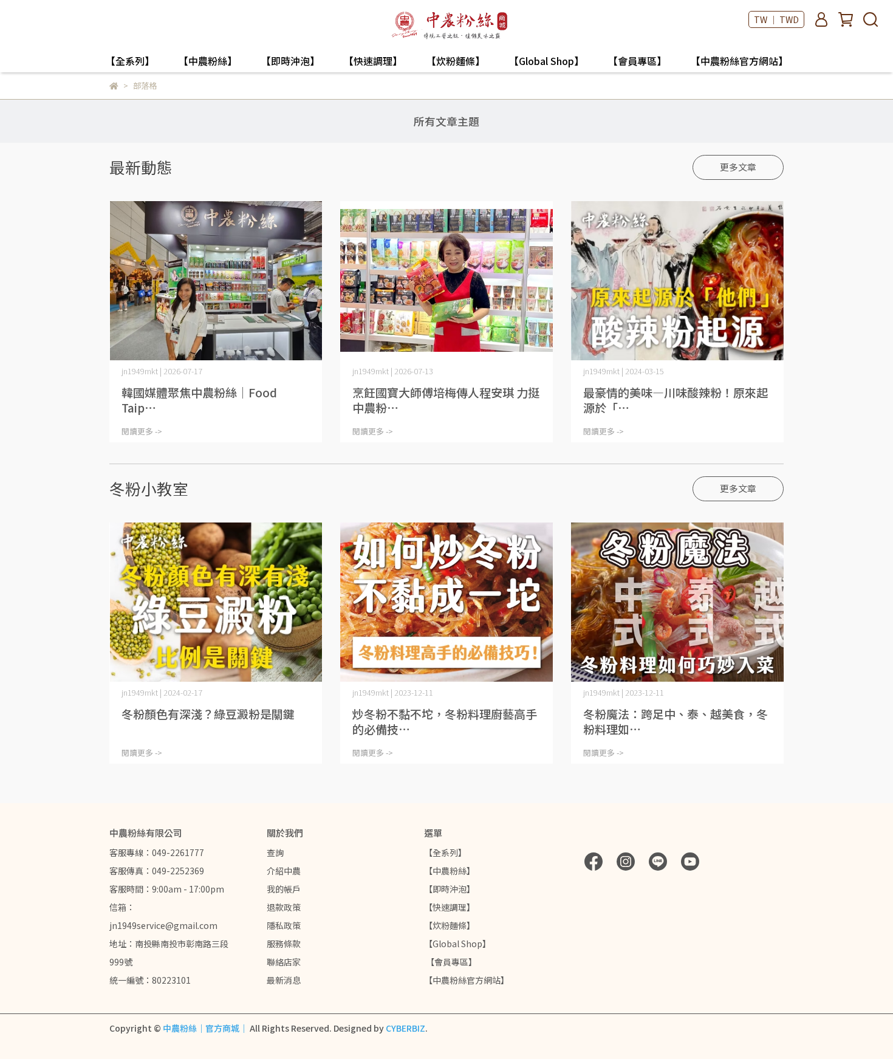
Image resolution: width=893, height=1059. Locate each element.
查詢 (275, 852)
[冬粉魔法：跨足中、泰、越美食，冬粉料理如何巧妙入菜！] (677, 602)
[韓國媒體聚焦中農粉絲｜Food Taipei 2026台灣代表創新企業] (215, 281)
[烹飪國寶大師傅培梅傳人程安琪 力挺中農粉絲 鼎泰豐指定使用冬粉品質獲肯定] (446, 281)
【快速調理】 (373, 60)
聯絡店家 (284, 962)
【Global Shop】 (546, 60)
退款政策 (284, 907)
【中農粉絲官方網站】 (739, 60)
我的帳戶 (284, 889)
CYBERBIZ (405, 1028)
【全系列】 (130, 60)
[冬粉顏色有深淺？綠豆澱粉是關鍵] (215, 602)
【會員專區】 (637, 60)
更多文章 (738, 166)
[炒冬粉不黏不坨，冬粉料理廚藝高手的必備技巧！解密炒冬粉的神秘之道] (446, 602)
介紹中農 (284, 871)
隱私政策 (284, 925)
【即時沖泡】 (290, 60)
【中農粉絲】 (208, 60)
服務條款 (284, 943)
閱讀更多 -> (141, 431)
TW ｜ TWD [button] (776, 19)
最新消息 (284, 980)
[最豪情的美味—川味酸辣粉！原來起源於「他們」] (677, 281)
